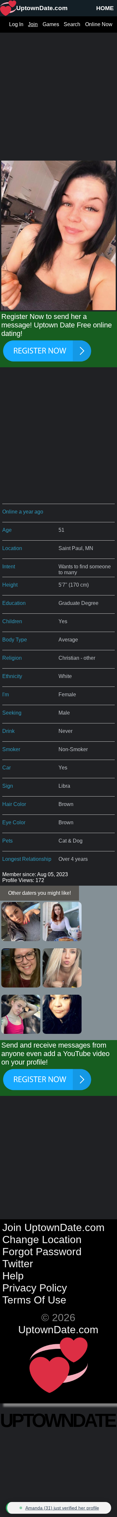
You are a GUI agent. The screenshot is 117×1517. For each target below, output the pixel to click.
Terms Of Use (34, 1300)
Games (51, 24)
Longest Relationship (26, 859)
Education (14, 603)
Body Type (14, 639)
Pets (7, 841)
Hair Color (14, 804)
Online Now (98, 24)
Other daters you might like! (39, 893)
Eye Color (13, 822)
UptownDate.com (58, 1329)
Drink (8, 731)
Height (10, 585)
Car (6, 767)
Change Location (42, 1239)
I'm (5, 694)
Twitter (17, 1264)
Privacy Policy (34, 1288)
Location (12, 548)
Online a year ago (22, 511)
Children (12, 621)
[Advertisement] (58, 91)
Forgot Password (42, 1251)
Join (33, 24)
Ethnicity (12, 676)
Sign (7, 786)
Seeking (11, 713)
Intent (8, 566)
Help (13, 1276)
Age (7, 530)
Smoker (11, 749)
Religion (12, 658)
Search (72, 24)
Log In (16, 24)
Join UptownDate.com (53, 1227)
